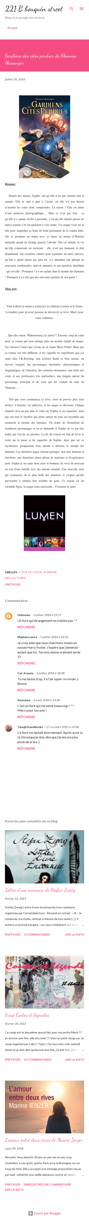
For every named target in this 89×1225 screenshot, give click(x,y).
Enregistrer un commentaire (47, 1184)
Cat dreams (25, 673)
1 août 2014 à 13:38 (46, 700)
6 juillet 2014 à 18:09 (51, 673)
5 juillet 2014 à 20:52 (54, 637)
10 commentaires (38, 1059)
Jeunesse (50, 572)
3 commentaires (37, 934)
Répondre (26, 627)
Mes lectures (15, 578)
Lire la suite (74, 934)
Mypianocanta (27, 637)
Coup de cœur (30, 572)
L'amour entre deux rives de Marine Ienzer (44, 1140)
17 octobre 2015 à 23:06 (62, 727)
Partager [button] (12, 584)
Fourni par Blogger (47, 1213)
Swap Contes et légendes (27, 1015)
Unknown (23, 615)
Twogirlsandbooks (30, 727)
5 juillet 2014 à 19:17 (47, 615)
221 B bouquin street (34, 8)
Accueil (12, 28)
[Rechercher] (71, 7)
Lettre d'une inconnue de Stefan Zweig (40, 890)
